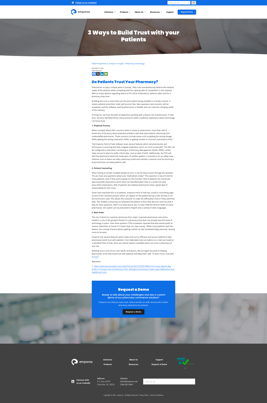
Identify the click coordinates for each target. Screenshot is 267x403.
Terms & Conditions (156, 395)
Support (170, 12)
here (96, 257)
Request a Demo (133, 311)
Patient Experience (100, 63)
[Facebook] (94, 74)
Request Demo (187, 12)
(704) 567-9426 (126, 384)
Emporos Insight (116, 63)
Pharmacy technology (135, 63)
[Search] (193, 2)
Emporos (120, 395)
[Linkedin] (102, 74)
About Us (139, 12)
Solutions (108, 12)
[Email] (106, 74)
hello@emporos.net (128, 381)
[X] (98, 74)
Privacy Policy (143, 395)
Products (124, 12)
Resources (155, 12)
